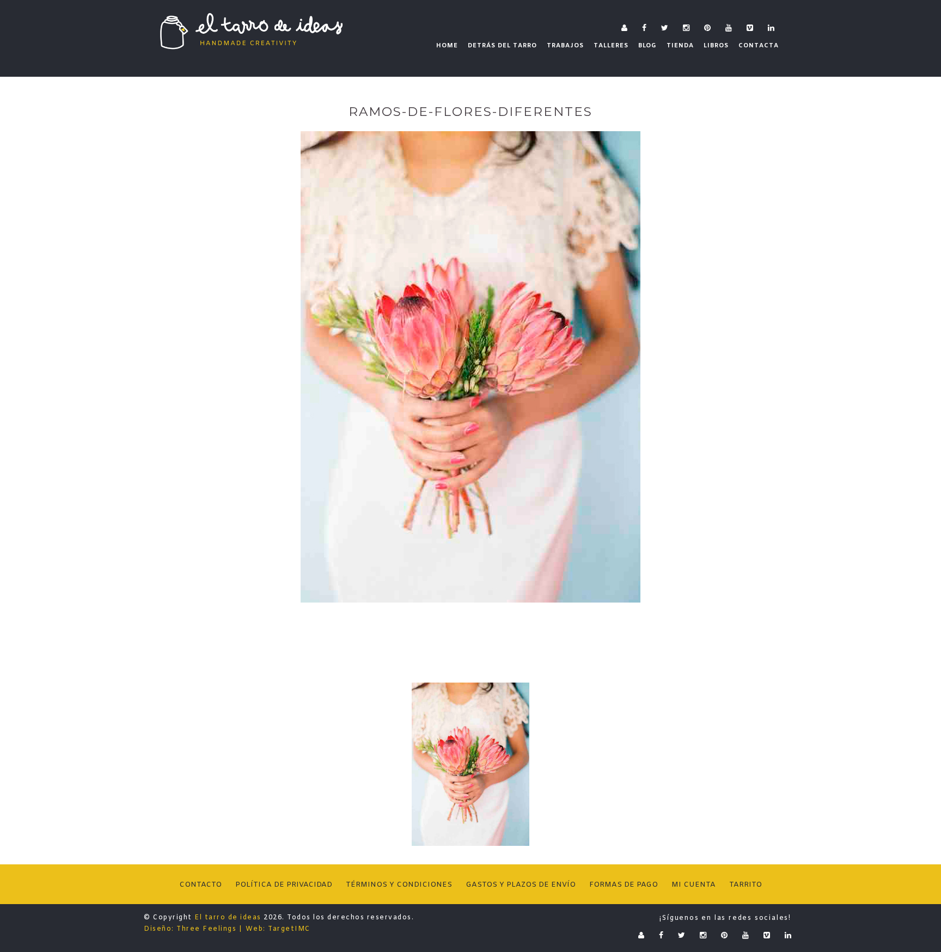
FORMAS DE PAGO (623, 884)
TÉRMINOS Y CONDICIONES (399, 884)
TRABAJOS (565, 46)
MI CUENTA (693, 884)
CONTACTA (758, 46)
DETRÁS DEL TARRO (502, 46)
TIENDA (680, 46)
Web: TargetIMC (278, 929)
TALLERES (611, 46)
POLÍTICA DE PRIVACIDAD (283, 884)
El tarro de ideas (227, 917)
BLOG (647, 46)
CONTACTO (200, 884)
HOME (447, 46)
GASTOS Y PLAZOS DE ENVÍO (521, 884)
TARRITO (745, 884)
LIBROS (716, 46)
